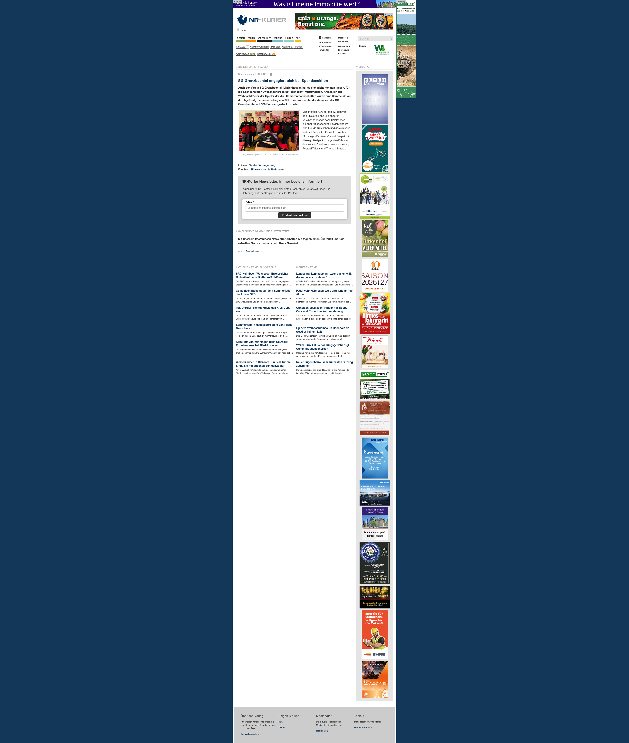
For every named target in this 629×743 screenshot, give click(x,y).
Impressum (343, 49)
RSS (280, 721)
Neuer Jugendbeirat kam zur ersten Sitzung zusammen (324, 364)
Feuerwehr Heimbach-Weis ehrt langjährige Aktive (324, 292)
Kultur (289, 38)
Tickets (362, 45)
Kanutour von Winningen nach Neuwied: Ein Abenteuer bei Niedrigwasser (262, 343)
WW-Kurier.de (325, 46)
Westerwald (245, 54)
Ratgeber (275, 47)
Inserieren (343, 37)
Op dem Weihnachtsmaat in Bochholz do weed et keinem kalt (322, 329)
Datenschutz (344, 46)
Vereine (278, 38)
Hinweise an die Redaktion (267, 169)
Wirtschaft (264, 38)
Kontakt (342, 53)
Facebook (327, 37)
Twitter (281, 727)
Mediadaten (343, 41)
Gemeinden (287, 47)
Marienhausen (258, 66)
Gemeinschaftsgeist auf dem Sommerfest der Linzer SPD (263, 292)
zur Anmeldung (250, 251)
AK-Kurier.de (325, 42)
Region (241, 38)
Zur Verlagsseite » (250, 733)
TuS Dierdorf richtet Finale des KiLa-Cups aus (263, 309)
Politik (251, 38)
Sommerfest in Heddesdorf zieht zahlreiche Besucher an (264, 326)
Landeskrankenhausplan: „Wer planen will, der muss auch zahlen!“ (324, 275)
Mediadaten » (323, 730)
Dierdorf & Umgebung (261, 165)
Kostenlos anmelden (295, 215)
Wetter (298, 47)
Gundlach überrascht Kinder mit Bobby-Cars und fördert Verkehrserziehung (322, 309)
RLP (297, 38)
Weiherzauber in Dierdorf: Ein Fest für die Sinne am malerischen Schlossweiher (263, 364)
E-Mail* (250, 202)
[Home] (238, 29)
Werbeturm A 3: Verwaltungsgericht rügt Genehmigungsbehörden (322, 347)
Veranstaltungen (259, 47)
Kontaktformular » (363, 727)
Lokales (241, 47)
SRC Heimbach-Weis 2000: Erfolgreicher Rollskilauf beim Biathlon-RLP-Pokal (262, 275)
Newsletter (324, 49)
